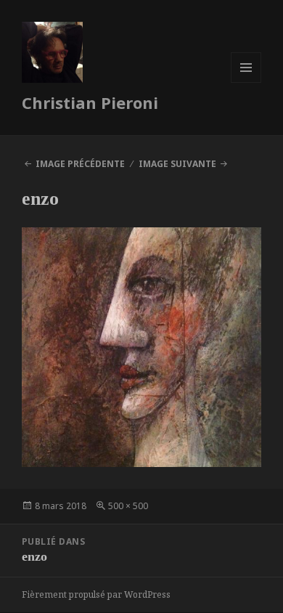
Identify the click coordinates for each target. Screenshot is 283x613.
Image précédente (80, 164)
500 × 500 (128, 506)
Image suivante (177, 164)
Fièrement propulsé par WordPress (96, 594)
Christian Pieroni (90, 102)
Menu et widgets (246, 82)
